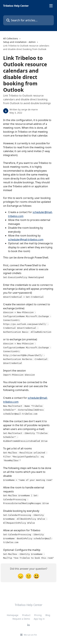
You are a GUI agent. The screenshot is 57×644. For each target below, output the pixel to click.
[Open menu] (51, 6)
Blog (47, 615)
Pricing (38, 615)
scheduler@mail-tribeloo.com (25, 239)
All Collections (10, 38)
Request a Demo (21, 618)
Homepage (12, 615)
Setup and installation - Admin (19, 41)
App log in (39, 618)
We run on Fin (30, 634)
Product (26, 615)
